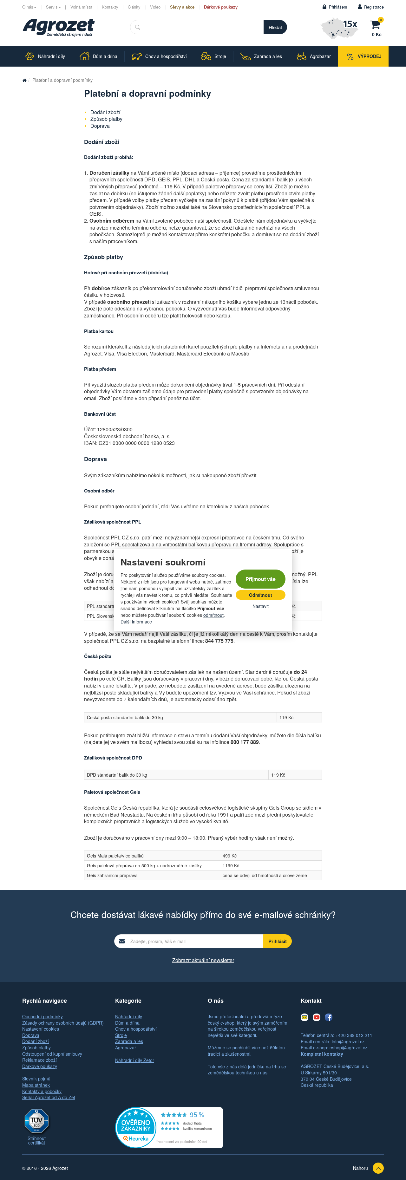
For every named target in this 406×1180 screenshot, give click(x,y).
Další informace (136, 621)
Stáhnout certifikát (37, 1140)
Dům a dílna (127, 1023)
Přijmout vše (261, 579)
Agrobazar (125, 1047)
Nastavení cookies (40, 1029)
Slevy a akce (182, 7)
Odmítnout (260, 595)
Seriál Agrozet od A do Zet (48, 1097)
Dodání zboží (105, 112)
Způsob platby (106, 118)
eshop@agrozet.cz (348, 1047)
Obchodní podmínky (42, 1016)
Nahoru (360, 1168)
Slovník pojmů (36, 1078)
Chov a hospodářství (136, 1029)
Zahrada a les (129, 1041)
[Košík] (377, 24)
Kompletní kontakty (322, 1054)
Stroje (121, 1035)
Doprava (100, 125)
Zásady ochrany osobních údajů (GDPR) (63, 1023)
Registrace (374, 7)
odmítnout (213, 615)
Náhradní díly (128, 1016)
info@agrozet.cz (348, 1041)
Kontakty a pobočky (42, 1091)
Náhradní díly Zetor (134, 1060)
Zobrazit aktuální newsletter (203, 960)
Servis (52, 7)
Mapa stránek (36, 1085)
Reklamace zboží (39, 1060)
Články (134, 7)
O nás (27, 7)
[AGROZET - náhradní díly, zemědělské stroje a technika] (24, 80)
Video (155, 7)
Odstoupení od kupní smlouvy (52, 1054)
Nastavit (260, 606)
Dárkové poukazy (221, 7)
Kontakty (110, 7)
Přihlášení (338, 7)
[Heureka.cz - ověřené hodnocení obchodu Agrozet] (169, 1127)
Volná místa (81, 7)
